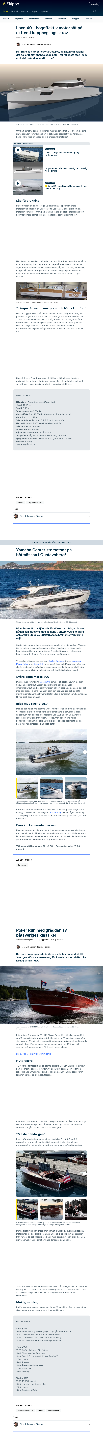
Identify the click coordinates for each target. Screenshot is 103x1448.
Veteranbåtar (53, 1411)
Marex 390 (44, 682)
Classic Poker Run (25, 1411)
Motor (20, 502)
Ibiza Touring (55, 812)
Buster (52, 661)
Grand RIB (38, 664)
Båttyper (75, 19)
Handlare (88, 19)
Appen (35, 11)
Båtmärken (62, 19)
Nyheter (44, 11)
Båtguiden (19, 19)
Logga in (94, 4)
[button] (85, 752)
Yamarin (60, 661)
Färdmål (14, 11)
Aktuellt (6, 19)
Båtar (5, 11)
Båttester (48, 19)
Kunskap (25, 11)
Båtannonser (34, 19)
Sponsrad (22, 865)
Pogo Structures (35, 502)
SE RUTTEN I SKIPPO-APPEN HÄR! (33, 1054)
